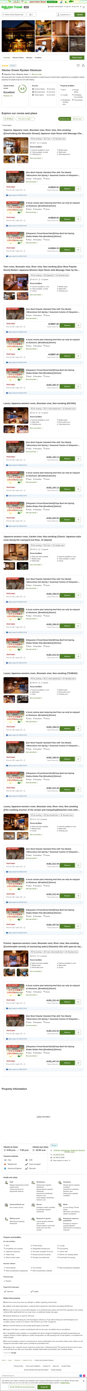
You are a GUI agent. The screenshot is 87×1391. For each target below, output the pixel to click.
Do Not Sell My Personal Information (22, 1387)
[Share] (83, 65)
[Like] (78, 65)
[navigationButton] (52, 1244)
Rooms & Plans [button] (18, 57)
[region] (43, 1384)
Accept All (44, 1387)
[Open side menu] (83, 7)
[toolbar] (41, 14)
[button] (12, 7)
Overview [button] (7, 57)
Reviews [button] (29, 57)
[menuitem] (57, 6)
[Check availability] (78, 188)
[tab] (64, 119)
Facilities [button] (38, 57)
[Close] (83, 1381)
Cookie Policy (65, 1383)
